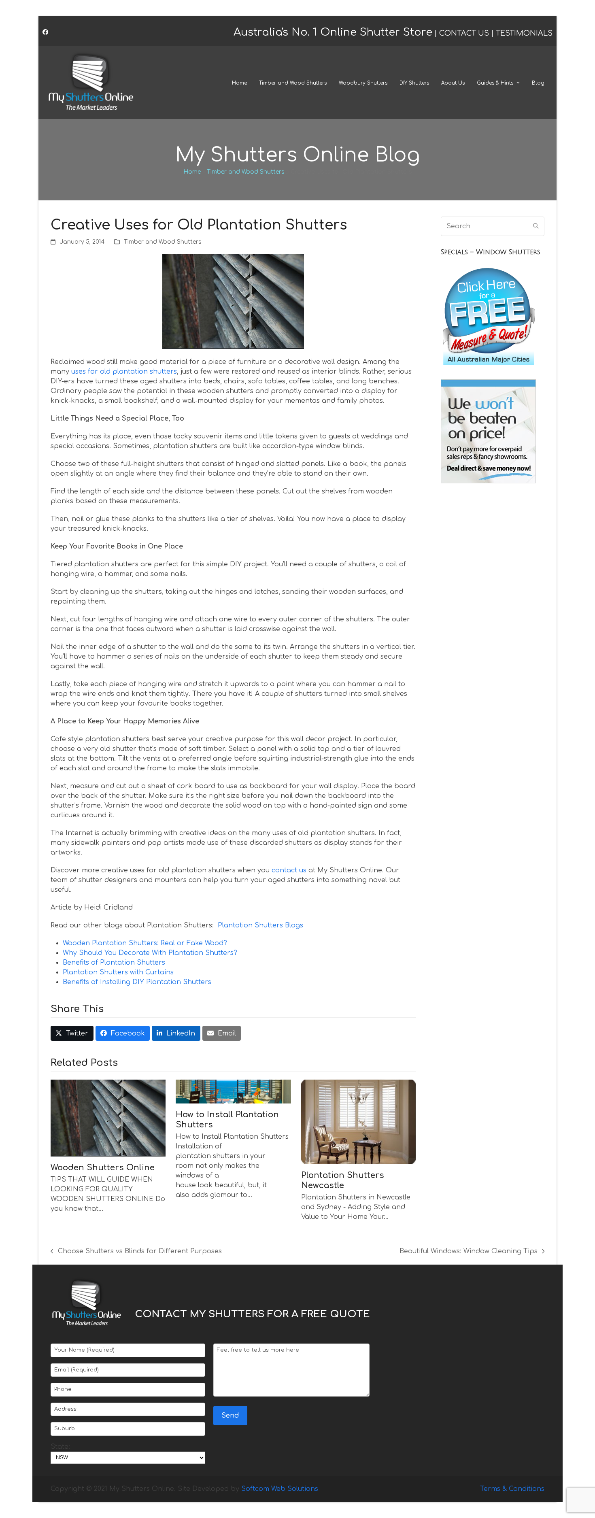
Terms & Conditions (512, 1488)
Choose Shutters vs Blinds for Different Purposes (136, 1252)
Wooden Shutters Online (103, 1167)
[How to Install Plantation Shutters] (233, 1091)
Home (192, 172)
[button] (72, 1033)
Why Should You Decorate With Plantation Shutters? (150, 953)
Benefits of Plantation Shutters (114, 962)
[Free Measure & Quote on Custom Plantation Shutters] (488, 366)
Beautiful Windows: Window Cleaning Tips (469, 1252)
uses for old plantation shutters (124, 371)
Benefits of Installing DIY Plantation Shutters (137, 982)
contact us (289, 870)
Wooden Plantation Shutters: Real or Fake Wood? (145, 943)
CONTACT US (464, 33)
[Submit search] (536, 226)
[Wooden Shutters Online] (108, 1117)
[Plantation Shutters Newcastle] (358, 1121)
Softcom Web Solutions (279, 1488)
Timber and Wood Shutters (246, 172)
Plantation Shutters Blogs (260, 925)
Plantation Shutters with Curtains (118, 972)
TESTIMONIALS (524, 33)
